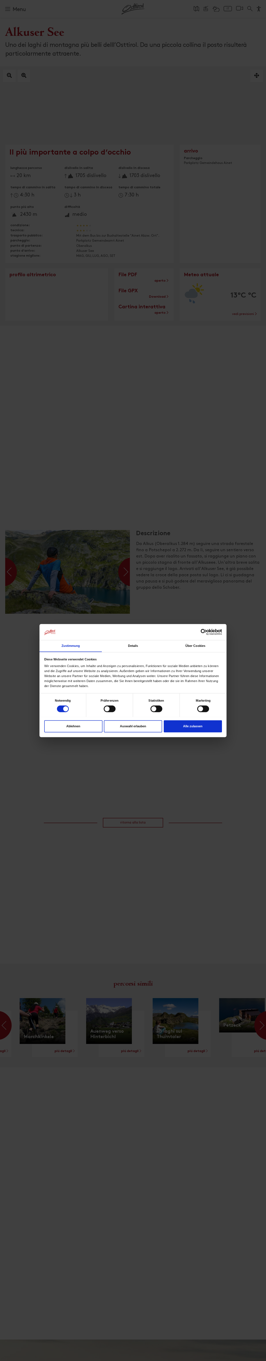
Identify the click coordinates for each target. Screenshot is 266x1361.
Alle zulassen (192, 726)
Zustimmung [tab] (71, 645)
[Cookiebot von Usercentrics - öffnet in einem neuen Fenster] (204, 632)
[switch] (110, 711)
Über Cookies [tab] (195, 645)
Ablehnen (73, 726)
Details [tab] (133, 645)
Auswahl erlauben (133, 726)
